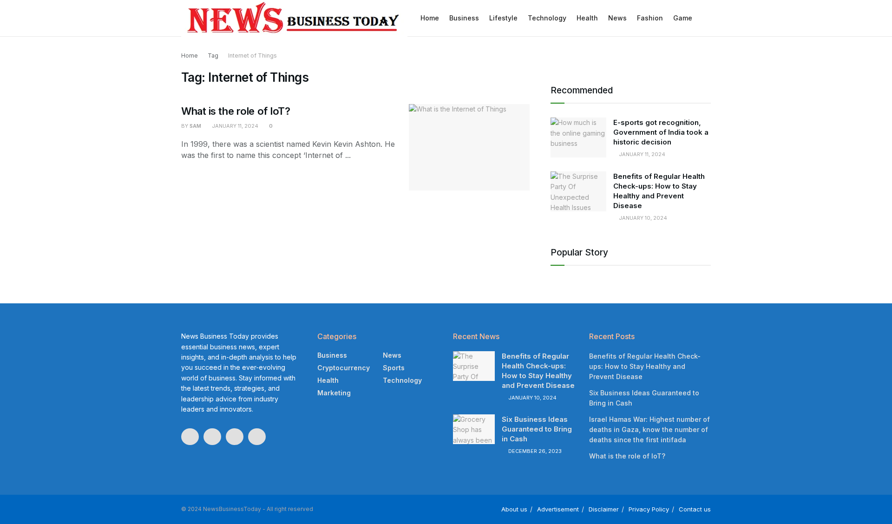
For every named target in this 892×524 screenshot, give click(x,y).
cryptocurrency (343, 368)
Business (464, 18)
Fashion (650, 18)
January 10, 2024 (642, 218)
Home (429, 18)
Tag (213, 55)
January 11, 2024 (234, 126)
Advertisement (558, 509)
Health (587, 18)
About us (514, 509)
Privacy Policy (649, 509)
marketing (334, 393)
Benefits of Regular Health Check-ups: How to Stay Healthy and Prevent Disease (645, 366)
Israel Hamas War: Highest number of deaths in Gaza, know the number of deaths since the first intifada (649, 429)
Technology (547, 18)
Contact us (695, 509)
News (617, 18)
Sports (394, 368)
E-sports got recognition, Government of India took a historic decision (660, 132)
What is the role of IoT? (235, 111)
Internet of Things (252, 55)
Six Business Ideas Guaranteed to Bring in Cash (537, 429)
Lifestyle (503, 18)
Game (682, 18)
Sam (195, 126)
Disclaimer (604, 509)
